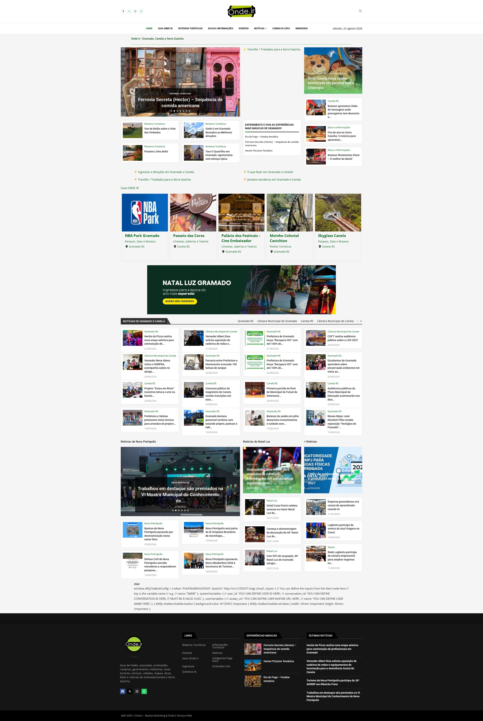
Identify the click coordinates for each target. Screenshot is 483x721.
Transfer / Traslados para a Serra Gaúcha (164, 179)
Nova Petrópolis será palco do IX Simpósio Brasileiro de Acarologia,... (221, 532)
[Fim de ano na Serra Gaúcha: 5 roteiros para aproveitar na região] (316, 134)
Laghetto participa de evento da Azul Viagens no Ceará (343, 528)
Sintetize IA (189, 671)
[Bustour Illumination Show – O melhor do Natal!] (316, 156)
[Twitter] (129, 11)
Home (149, 28)
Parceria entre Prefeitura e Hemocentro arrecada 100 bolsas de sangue (221, 364)
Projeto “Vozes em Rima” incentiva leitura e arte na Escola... (159, 392)
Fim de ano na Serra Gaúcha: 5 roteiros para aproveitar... (342, 136)
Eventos (243, 28)
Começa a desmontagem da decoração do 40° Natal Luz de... (282, 532)
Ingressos (301, 28)
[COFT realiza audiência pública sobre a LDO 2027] (316, 338)
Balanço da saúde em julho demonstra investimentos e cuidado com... (283, 420)
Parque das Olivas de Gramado (336, 238)
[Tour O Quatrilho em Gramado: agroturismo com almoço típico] (194, 153)
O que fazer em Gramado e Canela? (270, 172)
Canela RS (135, 246)
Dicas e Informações (220, 28)
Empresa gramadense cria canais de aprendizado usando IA (343, 505)
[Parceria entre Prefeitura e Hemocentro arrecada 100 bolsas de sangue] (194, 362)
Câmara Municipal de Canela (335, 321)
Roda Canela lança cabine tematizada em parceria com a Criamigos (331, 83)
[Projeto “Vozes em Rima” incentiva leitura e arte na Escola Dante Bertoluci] (132, 390)
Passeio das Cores (140, 235)
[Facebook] (123, 11)
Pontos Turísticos (232, 246)
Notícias (259, 28)
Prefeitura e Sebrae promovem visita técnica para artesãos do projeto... (160, 420)
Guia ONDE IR (130, 188)
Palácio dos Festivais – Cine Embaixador (192, 238)
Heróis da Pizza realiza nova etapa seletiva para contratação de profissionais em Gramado (332, 649)
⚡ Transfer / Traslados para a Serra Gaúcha (271, 49)
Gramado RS (185, 251)
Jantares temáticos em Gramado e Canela (274, 179)
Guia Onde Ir (165, 28)
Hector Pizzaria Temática (180, 105)
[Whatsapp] (141, 11)
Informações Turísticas (220, 646)
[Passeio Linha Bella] (132, 153)
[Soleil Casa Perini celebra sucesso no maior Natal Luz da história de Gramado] (255, 507)
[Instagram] (135, 11)
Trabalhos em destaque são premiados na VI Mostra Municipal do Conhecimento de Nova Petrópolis (333, 696)
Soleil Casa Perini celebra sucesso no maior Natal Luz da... (282, 509)
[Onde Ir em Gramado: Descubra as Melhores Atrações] (194, 130)
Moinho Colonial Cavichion (236, 238)
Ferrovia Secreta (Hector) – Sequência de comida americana (280, 649)
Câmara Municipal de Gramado (277, 321)
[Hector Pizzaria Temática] (252, 665)
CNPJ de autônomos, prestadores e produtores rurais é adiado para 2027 (333, 478)
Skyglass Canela (284, 235)
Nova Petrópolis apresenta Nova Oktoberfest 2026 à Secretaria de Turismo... (221, 563)
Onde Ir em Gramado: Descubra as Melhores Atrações (218, 132)
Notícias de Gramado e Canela (144, 321)
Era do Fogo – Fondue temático (261, 136)
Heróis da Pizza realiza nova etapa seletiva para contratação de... (159, 340)
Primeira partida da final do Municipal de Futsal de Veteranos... (282, 392)
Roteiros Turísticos (190, 28)
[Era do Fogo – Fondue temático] (252, 681)
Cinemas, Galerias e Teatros (142, 241)
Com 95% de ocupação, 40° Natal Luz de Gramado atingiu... (282, 559)
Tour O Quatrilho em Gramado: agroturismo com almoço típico (219, 155)
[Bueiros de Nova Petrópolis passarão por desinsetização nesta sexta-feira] (132, 530)
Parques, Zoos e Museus (285, 241)
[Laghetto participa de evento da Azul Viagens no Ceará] (316, 530)
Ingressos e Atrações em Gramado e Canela (165, 172)
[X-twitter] (129, 691)
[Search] (360, 11)
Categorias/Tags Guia (222, 659)
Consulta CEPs (281, 28)
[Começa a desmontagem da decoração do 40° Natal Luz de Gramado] (255, 534)
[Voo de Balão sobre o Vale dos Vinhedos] (132, 130)
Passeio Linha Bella (156, 151)
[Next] (361, 321)
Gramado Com (221, 666)
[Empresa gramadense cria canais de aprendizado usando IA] (316, 507)
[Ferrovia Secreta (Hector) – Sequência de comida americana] (252, 649)
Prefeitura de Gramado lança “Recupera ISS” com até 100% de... (282, 340)
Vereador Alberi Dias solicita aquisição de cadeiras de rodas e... (218, 340)
